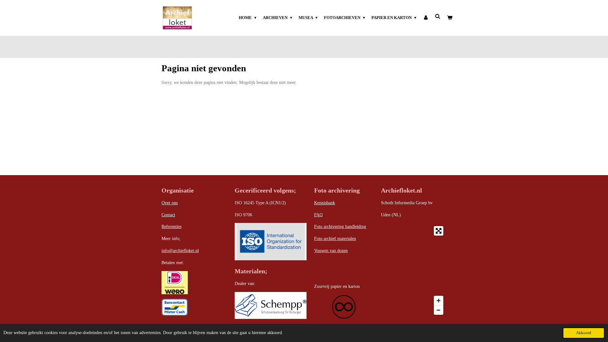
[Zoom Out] (438, 310)
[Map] (413, 270)
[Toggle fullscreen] (438, 231)
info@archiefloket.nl (180, 250)
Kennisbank (324, 202)
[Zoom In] (438, 300)
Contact (168, 214)
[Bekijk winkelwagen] (450, 18)
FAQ (318, 214)
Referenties (171, 226)
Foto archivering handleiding (340, 226)
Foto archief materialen (335, 238)
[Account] (426, 18)
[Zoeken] (438, 17)
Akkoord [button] (583, 333)
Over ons (170, 202)
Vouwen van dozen (331, 250)
